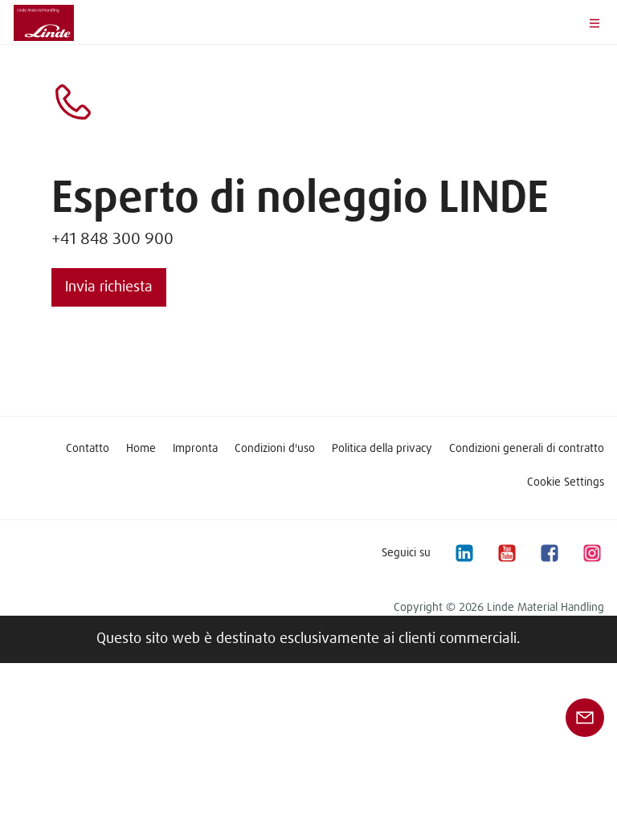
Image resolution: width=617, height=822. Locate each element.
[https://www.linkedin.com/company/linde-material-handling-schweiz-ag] (463, 553)
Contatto (87, 448)
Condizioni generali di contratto (526, 448)
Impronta (195, 448)
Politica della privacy (382, 448)
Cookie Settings (565, 482)
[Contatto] (585, 717)
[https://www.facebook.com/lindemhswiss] (548, 553)
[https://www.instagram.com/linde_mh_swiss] (591, 553)
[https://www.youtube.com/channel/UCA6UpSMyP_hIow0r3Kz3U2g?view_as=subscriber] (506, 553)
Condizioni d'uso (275, 448)
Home (141, 448)
